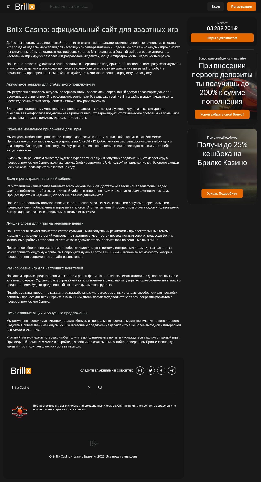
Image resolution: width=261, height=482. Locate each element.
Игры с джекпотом (222, 38)
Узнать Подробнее (222, 193)
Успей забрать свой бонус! (222, 114)
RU (99, 387)
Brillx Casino (20, 387)
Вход (215, 6)
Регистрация (241, 6)
